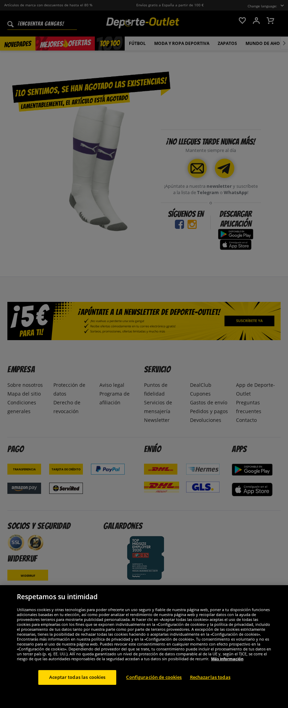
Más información (227, 658)
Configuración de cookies (154, 677)
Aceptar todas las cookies (77, 677)
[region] (144, 646)
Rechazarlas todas (210, 677)
